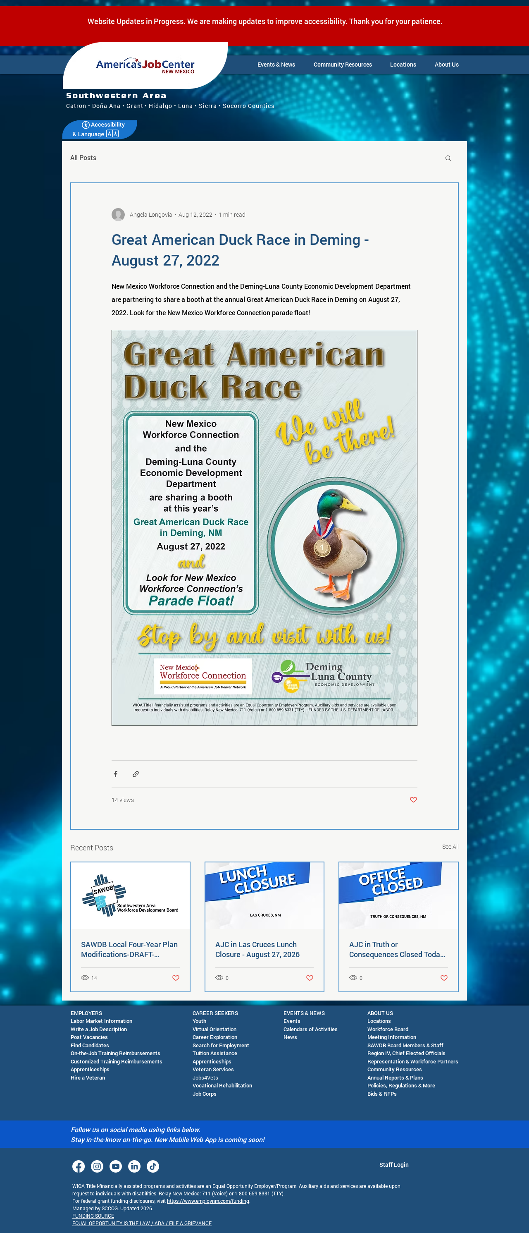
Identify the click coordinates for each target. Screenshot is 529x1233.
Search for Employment (221, 1045)
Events (292, 1021)
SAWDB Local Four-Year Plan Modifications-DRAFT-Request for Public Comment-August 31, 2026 (130, 949)
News (290, 1037)
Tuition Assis (208, 1053)
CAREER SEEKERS (215, 1013)
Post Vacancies (89, 1037)
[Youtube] (116, 1166)
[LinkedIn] (134, 1166)
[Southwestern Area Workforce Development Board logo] (130, 895)
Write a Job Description (99, 1029)
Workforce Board (387, 1029)
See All (450, 846)
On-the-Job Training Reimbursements (115, 1053)
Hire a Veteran (88, 1077)
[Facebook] (78, 1166)
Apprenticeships (90, 1069)
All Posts (83, 157)
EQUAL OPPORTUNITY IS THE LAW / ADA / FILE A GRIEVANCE (142, 1223)
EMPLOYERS (86, 1013)
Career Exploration (215, 1037)
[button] (276, 64)
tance (230, 1053)
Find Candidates (90, 1045)
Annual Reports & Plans (395, 1077)
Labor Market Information (101, 1021)
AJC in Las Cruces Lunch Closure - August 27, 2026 (257, 949)
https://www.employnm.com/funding (208, 1200)
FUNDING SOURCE (93, 1215)
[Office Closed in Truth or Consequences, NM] (398, 895)
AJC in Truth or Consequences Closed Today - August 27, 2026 (396, 949)
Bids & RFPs (382, 1093)
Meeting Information (391, 1037)
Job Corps (205, 1093)
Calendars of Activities (311, 1029)
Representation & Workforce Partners (412, 1061)
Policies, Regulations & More (401, 1085)
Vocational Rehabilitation (222, 1085)
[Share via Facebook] (115, 774)
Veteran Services (213, 1069)
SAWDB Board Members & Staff (405, 1045)
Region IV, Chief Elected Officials (406, 1053)
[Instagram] (97, 1166)
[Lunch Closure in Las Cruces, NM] (264, 895)
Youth (199, 1021)
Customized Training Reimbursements (116, 1061)
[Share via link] (136, 774)
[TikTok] (153, 1166)
